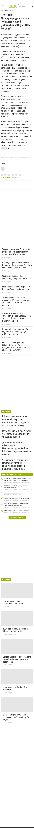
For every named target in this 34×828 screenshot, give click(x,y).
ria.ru (3, 163)
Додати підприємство (17, 517)
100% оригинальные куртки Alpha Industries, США (15, 630)
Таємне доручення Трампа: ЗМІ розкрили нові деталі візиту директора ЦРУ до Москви (16, 252)
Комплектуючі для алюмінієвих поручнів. (13, 602)
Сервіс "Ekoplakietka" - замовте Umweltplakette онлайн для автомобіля (17, 659)
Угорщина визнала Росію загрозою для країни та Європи (16, 277)
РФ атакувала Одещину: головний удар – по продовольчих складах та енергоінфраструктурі (14, 346)
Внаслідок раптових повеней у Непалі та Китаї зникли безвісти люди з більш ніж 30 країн (17, 265)
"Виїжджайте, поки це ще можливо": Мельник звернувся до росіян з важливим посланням (16, 301)
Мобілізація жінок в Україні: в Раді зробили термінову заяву (16, 288)
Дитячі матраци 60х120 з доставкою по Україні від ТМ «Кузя (16, 717)
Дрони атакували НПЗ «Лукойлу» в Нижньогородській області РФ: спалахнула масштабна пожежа (16, 317)
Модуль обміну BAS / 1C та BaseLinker (15, 688)
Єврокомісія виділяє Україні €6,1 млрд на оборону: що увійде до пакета (15, 331)
